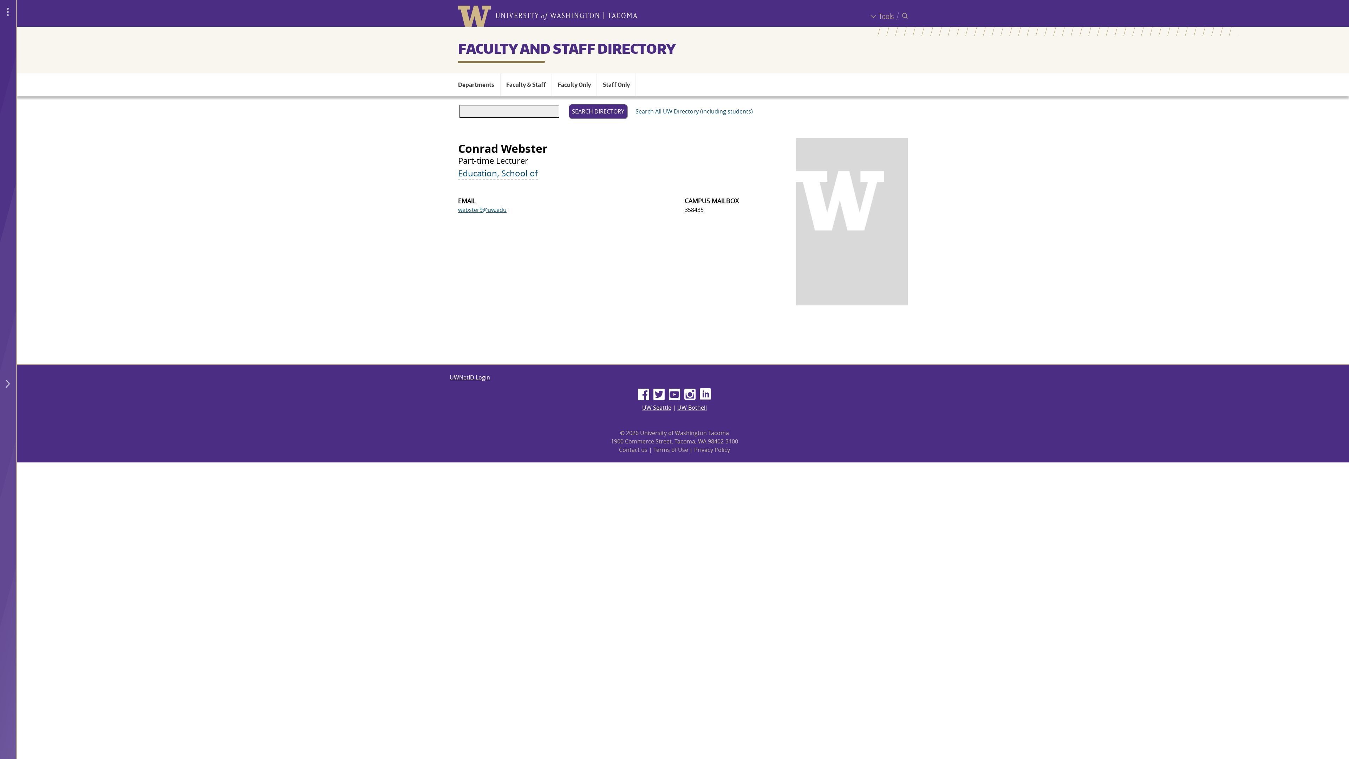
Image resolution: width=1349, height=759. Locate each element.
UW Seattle (656, 407)
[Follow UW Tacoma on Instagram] (690, 394)
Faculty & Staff (526, 84)
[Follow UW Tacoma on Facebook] (643, 394)
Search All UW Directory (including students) (694, 111)
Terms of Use (670, 450)
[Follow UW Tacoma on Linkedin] (705, 394)
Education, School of (498, 173)
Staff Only (616, 84)
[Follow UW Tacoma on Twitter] (659, 394)
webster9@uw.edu (482, 210)
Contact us (633, 450)
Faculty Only (574, 84)
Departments (476, 84)
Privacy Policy (712, 450)
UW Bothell (692, 407)
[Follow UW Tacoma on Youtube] (674, 394)
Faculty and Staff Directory (567, 48)
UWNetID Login (470, 377)
